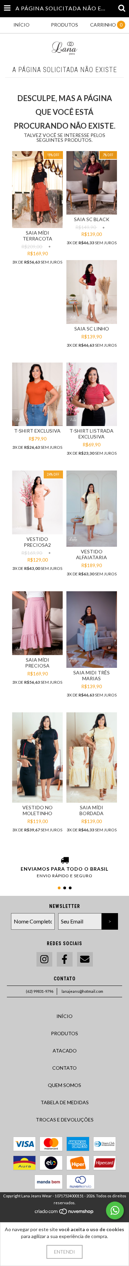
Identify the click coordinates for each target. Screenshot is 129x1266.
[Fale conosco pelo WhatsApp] (115, 1210)
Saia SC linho (91, 329)
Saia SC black (91, 219)
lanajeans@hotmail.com (82, 991)
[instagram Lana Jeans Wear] (44, 959)
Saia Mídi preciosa (37, 663)
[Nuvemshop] (64, 1213)
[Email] (85, 959)
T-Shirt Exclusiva (37, 431)
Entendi (64, 1252)
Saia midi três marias (91, 675)
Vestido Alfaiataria (91, 554)
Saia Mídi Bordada (91, 810)
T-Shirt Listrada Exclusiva (91, 433)
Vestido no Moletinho (37, 810)
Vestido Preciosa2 (37, 542)
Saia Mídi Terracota (37, 235)
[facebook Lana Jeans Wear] (65, 959)
